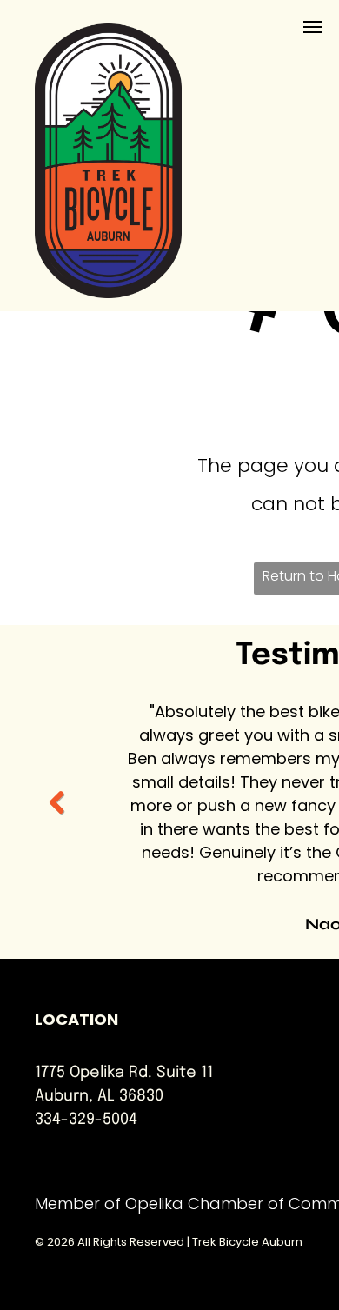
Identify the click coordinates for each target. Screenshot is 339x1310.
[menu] (313, 27)
